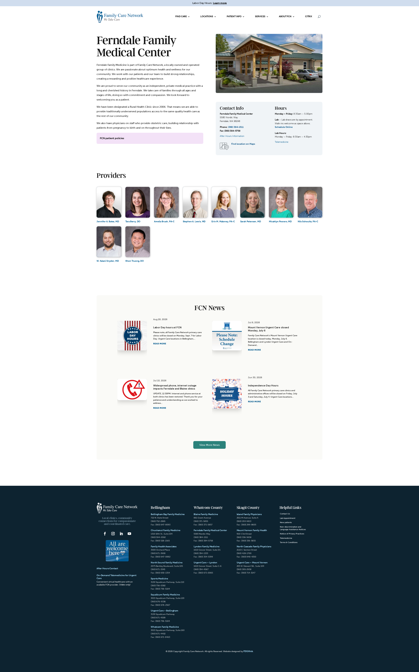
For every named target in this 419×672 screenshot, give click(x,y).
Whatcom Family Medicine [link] (165, 627)
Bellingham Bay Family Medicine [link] (168, 514)
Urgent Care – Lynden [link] (205, 562)
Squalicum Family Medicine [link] (165, 594)
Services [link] (260, 16)
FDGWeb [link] (248, 651)
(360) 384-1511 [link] (236, 127)
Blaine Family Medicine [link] (206, 514)
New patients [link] (286, 522)
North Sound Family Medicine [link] (166, 562)
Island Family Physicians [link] (249, 514)
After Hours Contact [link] (107, 568)
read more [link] (159, 343)
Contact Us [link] (285, 514)
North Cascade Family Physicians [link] (254, 546)
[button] (104, 533)
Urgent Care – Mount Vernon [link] (252, 562)
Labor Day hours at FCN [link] (167, 327)
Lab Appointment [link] (287, 518)
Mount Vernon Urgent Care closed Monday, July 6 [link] (268, 329)
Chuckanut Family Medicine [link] (165, 530)
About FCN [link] (285, 16)
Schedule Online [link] (284, 127)
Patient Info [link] (234, 16)
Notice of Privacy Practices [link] (292, 534)
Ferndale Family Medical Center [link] (210, 530)
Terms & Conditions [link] (288, 542)
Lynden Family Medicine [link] (206, 546)
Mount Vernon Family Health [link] (252, 530)
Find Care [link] (181, 16)
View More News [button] (209, 444)
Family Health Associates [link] (163, 546)
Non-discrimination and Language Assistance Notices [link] (293, 528)
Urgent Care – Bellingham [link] (164, 610)
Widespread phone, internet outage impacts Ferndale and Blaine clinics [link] (174, 387)
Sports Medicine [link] (159, 578)
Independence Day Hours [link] (263, 385)
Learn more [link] (220, 3)
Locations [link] (206, 16)
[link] (120, 16)
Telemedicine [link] (286, 538)
